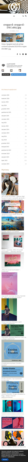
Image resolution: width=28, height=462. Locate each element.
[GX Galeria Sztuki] (14, 7)
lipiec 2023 (4, 160)
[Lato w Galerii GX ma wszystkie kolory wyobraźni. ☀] (11, 70)
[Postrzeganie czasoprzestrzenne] (12, 406)
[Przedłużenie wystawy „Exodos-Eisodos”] (12, 351)
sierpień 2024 (5, 129)
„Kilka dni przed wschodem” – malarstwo (11, 270)
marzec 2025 (5, 126)
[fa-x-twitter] (17, 1)
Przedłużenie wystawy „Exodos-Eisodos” (11, 364)
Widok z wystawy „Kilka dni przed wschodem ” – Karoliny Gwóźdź (12, 250)
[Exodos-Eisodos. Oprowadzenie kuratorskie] (12, 372)
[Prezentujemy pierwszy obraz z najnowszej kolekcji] (3, 70)
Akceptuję (5, 459)
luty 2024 (4, 140)
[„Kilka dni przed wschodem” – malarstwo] (12, 260)
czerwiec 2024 (5, 133)
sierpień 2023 (5, 157)
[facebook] (9, 1)
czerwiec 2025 (5, 119)
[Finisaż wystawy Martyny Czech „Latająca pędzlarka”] (9, 309)
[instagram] (12, 1)
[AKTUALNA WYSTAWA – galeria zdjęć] (9, 184)
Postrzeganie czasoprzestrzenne (11, 416)
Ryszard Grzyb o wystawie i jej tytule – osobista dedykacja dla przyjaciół (13, 199)
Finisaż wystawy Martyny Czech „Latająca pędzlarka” (11, 323)
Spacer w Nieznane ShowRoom (11, 430)
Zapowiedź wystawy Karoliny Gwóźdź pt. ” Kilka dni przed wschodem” (13, 297)
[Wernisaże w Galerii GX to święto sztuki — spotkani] (20, 70)
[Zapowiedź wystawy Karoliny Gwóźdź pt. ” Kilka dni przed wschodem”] (9, 283)
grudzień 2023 (5, 143)
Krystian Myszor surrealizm (10, 231)
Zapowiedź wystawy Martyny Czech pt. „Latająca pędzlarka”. (13, 338)
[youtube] (15, 1)
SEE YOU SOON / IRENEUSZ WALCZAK (13, 447)
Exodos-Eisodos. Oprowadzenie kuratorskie (11, 379)
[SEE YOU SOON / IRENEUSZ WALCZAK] (12, 438)
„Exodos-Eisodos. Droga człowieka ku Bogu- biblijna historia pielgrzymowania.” (13, 395)
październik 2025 (6, 112)
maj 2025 (3, 122)
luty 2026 (4, 105)
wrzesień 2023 (5, 153)
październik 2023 (6, 150)
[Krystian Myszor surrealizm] (12, 223)
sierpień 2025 (5, 116)
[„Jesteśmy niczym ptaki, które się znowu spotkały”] (12, 206)
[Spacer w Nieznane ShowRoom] (12, 423)
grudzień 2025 (5, 109)
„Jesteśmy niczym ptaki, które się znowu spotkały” (11, 215)
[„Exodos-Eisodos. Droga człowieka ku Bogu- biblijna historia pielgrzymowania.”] (12, 387)
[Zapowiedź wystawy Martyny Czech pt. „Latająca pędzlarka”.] (12, 330)
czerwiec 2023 (5, 164)
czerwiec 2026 (5, 95)
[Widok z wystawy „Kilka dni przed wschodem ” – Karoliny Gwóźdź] (12, 240)
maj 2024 (3, 136)
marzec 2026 (5, 102)
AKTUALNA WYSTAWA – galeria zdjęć (13, 196)
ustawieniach (11, 456)
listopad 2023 (5, 146)
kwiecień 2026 (5, 98)
